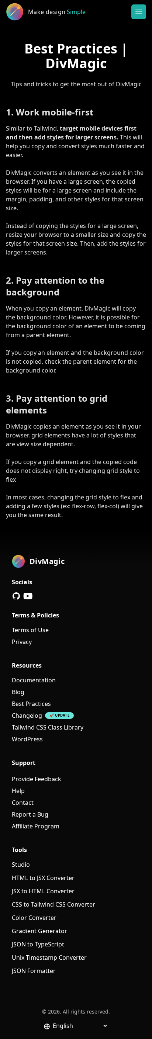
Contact (23, 803)
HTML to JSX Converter (43, 878)
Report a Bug (30, 814)
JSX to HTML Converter (43, 891)
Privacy (22, 642)
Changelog (27, 715)
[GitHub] (16, 596)
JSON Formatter (34, 971)
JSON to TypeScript (38, 944)
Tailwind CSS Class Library (47, 727)
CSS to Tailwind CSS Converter (53, 904)
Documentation (34, 680)
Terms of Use (30, 630)
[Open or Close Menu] (138, 11)
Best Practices (31, 704)
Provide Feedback (36, 779)
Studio (21, 864)
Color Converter (34, 918)
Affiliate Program (35, 826)
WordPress (27, 739)
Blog (18, 692)
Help (18, 791)
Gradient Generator (39, 931)
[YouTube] (28, 596)
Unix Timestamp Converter (49, 957)
